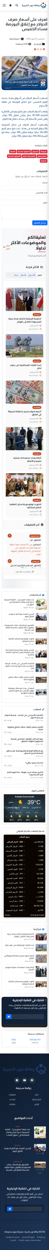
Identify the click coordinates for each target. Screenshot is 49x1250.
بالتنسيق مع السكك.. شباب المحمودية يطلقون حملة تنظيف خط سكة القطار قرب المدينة (19, 627)
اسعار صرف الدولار (29, 156)
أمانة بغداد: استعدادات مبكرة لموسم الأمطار (27, 459)
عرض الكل (8, 247)
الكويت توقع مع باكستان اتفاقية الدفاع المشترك (25, 505)
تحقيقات (12, 1095)
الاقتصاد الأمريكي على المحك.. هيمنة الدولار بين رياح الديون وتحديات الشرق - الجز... (19, 665)
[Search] (16, 5)
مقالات (12, 1104)
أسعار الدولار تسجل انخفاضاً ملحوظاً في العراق (24, 412)
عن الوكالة (41, 1237)
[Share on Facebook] (44, 49)
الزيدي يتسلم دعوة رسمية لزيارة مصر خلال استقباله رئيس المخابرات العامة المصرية (19, 652)
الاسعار (12, 151)
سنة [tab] (16, 275)
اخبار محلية (36, 1099)
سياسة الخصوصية (13, 1237)
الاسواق (35, 151)
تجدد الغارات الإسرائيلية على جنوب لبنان (25, 366)
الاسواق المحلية (24, 151)
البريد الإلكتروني (41, 193)
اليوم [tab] (40, 275)
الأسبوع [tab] (31, 275)
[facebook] (32, 1080)
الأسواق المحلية (14, 156)
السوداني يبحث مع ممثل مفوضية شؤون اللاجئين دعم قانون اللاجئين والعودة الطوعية (21, 690)
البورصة (43, 151)
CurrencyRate (39, 919)
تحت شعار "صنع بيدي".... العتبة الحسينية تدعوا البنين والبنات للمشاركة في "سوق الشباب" (17, 1132)
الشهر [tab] (23, 275)
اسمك (44, 183)
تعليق (45, 203)
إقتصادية (38, 44)
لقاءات (12, 1099)
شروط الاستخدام (28, 1237)
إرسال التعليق (40, 223)
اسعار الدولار (42, 156)
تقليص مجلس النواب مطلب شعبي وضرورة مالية (21, 678)
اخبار (37, 1095)
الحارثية (43, 160)
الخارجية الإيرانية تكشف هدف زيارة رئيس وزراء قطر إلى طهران (24, 320)
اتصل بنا (13, 1240)
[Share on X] (41, 49)
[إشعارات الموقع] (10, 5)
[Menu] (4, 5)
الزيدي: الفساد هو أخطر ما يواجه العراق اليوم (21, 615)
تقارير (36, 1104)
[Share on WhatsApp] (38, 49)
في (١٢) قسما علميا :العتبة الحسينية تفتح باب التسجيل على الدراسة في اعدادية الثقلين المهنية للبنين (25, 549)
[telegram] (17, 1080)
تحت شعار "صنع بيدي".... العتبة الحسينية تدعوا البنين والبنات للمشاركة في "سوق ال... (19, 602)
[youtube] (24, 1080)
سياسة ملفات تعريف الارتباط (30, 1240)
